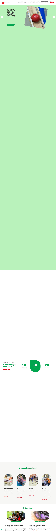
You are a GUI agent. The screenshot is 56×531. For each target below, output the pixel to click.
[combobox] (24, 1)
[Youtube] (52, 1)
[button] (54, 17)
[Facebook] (49, 1)
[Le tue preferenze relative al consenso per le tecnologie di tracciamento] (1, 529)
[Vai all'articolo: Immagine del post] (36, 17)
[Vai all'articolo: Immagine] (16, 516)
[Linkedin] (50, 1)
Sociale (16, 521)
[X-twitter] (51, 1)
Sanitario (40, 521)
